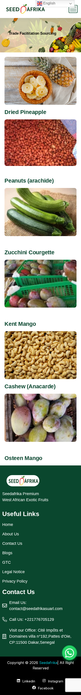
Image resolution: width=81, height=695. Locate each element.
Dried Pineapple (25, 112)
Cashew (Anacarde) (30, 386)
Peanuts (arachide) (29, 180)
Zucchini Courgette (29, 252)
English (48, 3)
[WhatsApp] (69, 652)
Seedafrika (48, 662)
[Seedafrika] (24, 9)
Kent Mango (20, 324)
